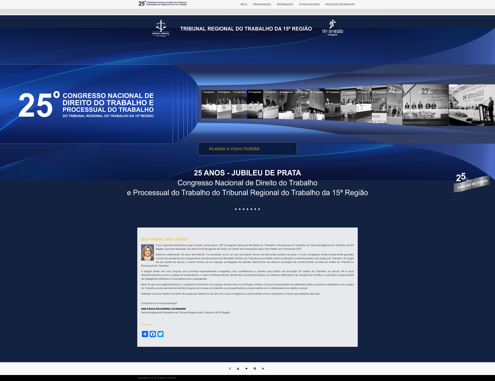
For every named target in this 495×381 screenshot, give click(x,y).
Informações (285, 4)
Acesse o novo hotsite (234, 148)
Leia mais (146, 324)
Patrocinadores (309, 4)
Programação (262, 4)
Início (244, 4)
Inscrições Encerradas (340, 4)
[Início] (162, 3)
